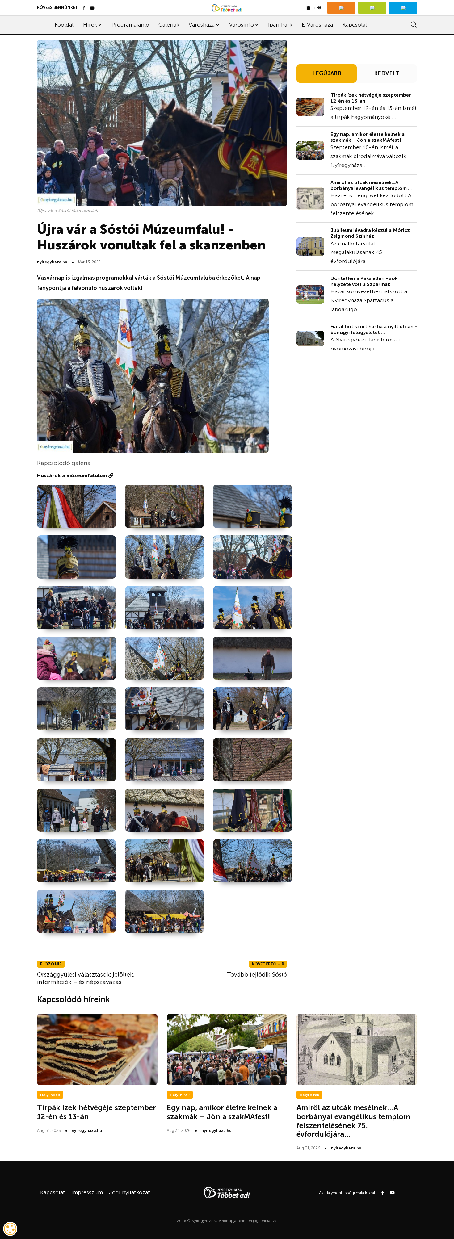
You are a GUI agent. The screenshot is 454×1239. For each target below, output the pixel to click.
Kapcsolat (355, 24)
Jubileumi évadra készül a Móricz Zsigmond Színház (370, 233)
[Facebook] (84, 8)
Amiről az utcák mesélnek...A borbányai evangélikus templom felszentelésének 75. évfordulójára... (353, 1121)
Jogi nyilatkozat (129, 1192)
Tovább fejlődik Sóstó (257, 974)
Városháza (202, 24)
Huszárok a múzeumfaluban (72, 476)
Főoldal (64, 24)
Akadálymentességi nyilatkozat (347, 1193)
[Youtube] (92, 8)
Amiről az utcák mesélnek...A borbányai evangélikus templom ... (371, 185)
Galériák (168, 24)
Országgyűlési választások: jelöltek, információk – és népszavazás (86, 978)
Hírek (90, 24)
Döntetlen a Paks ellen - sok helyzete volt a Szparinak (364, 281)
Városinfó (241, 24)
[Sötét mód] (313, 8)
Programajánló (130, 24)
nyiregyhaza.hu (52, 262)
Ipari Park (280, 24)
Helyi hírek (50, 1095)
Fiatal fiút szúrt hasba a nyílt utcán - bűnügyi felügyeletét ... (373, 329)
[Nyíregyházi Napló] (372, 8)
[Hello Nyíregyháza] (403, 8)
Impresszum (87, 1192)
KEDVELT (387, 73)
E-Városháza (317, 24)
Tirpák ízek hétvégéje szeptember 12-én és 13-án (370, 98)
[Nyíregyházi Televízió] (341, 8)
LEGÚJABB (326, 73)
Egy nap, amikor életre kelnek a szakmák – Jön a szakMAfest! (367, 137)
